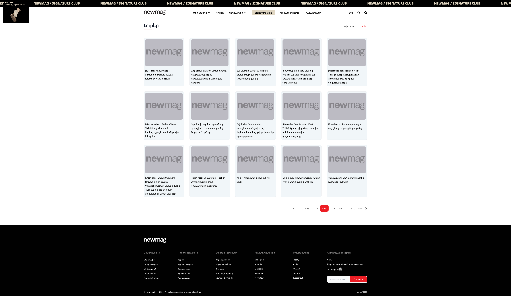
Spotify (296, 259)
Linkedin (259, 269)
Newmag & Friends (224, 278)
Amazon (296, 269)
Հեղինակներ (150, 273)
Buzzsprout (298, 278)
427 (341, 208)
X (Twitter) (259, 278)
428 (350, 208)
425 (324, 208)
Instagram (259, 259)
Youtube (258, 264)
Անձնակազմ (150, 269)
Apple (295, 264)
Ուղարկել (358, 279)
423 (307, 208)
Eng (351, 12)
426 (333, 208)
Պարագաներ (184, 278)
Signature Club (263, 12)
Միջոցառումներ (223, 264)
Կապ (329, 259)
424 (316, 208)
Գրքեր (220, 12)
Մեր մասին (149, 259)
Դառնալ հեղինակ (224, 273)
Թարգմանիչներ (151, 278)
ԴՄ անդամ (332, 269)
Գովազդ (220, 269)
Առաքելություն (151, 264)
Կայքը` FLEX (362, 292)
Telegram (259, 273)
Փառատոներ (313, 12)
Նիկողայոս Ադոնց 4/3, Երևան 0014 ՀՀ (345, 264)
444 (360, 208)
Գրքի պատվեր (223, 259)
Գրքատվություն (290, 12)
